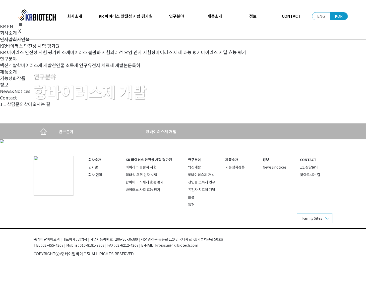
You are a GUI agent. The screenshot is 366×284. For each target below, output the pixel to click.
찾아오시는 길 (37, 104)
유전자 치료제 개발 (105, 65)
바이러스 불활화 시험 (90, 52)
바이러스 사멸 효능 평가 (223, 52)
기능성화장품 (12, 78)
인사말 (6, 39)
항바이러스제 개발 (34, 65)
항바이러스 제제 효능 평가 (176, 52)
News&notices (275, 167)
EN (10, 26)
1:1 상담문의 (12, 104)
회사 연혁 (95, 174)
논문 (127, 65)
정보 (266, 159)
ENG (321, 16)
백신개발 (8, 65)
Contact (308, 159)
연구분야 (194, 159)
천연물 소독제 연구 (70, 65)
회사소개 (94, 159)
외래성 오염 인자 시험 (130, 52)
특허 (136, 65)
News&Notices (15, 91)
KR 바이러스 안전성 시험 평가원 (149, 159)
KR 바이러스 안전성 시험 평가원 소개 (35, 52)
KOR (339, 16)
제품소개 (231, 159)
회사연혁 (21, 39)
